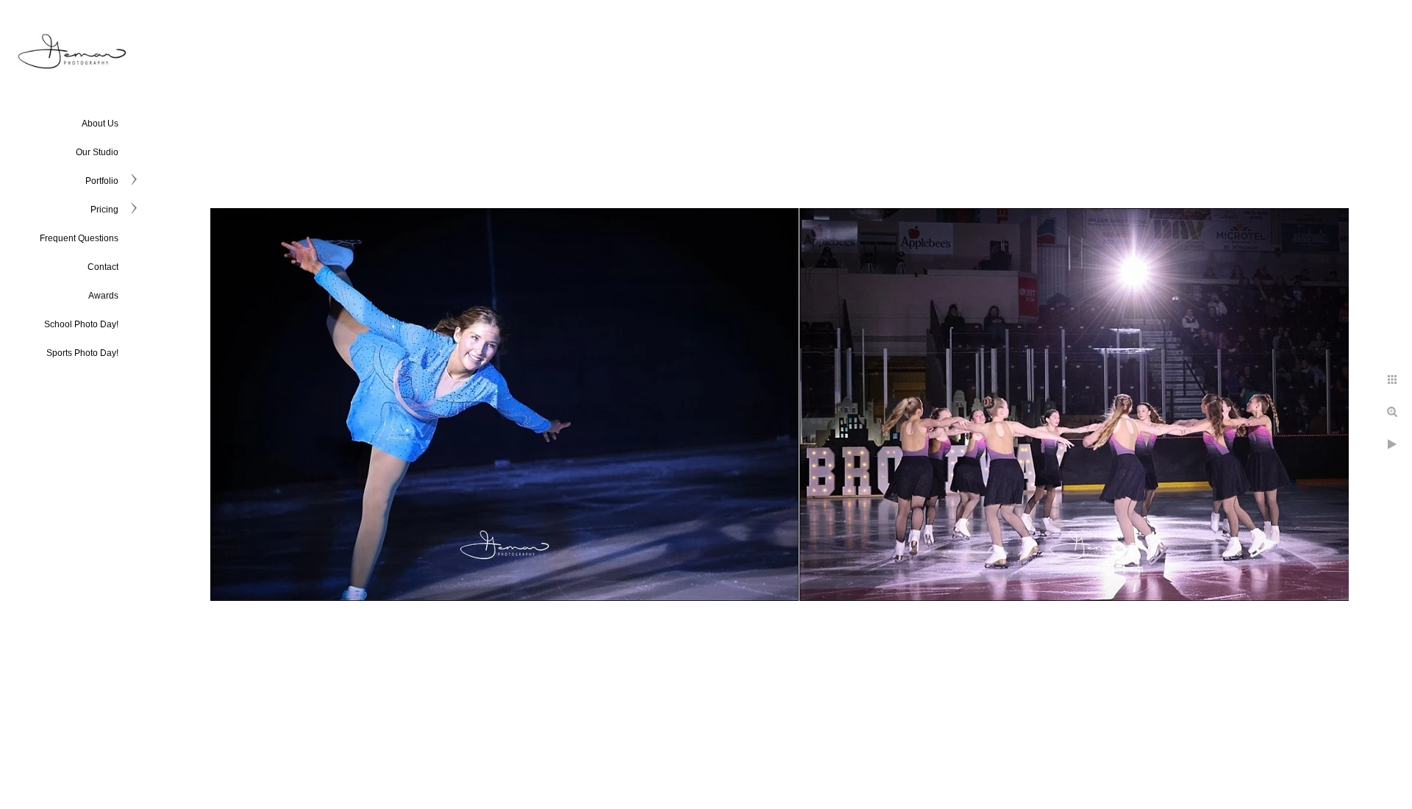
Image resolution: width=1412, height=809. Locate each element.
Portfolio (101, 181)
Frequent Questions (79, 238)
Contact (103, 267)
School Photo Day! (81, 324)
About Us (100, 123)
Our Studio (97, 152)
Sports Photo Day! (82, 353)
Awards (103, 296)
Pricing (104, 209)
